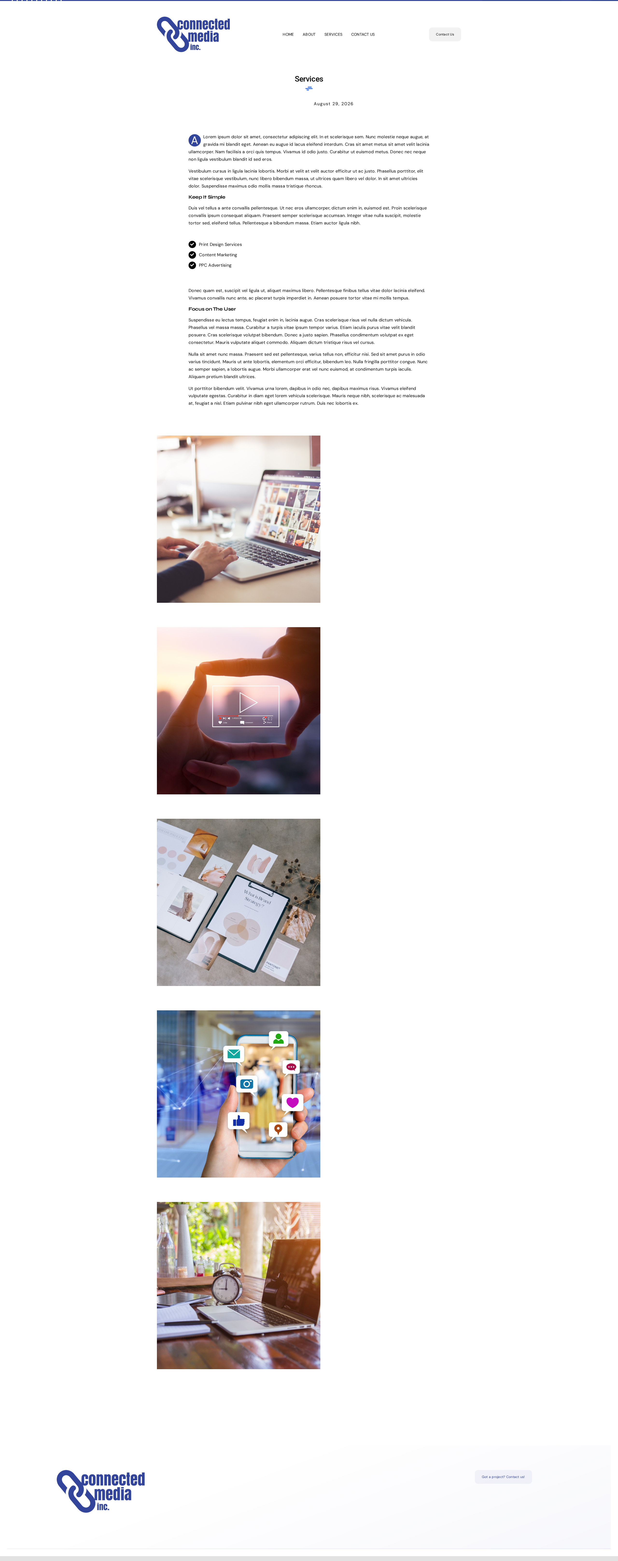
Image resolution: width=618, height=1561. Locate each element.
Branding (304, 898)
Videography (304, 706)
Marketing (304, 1090)
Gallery (313, 515)
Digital (304, 1281)
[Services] (309, 519)
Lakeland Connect (304, 515)
